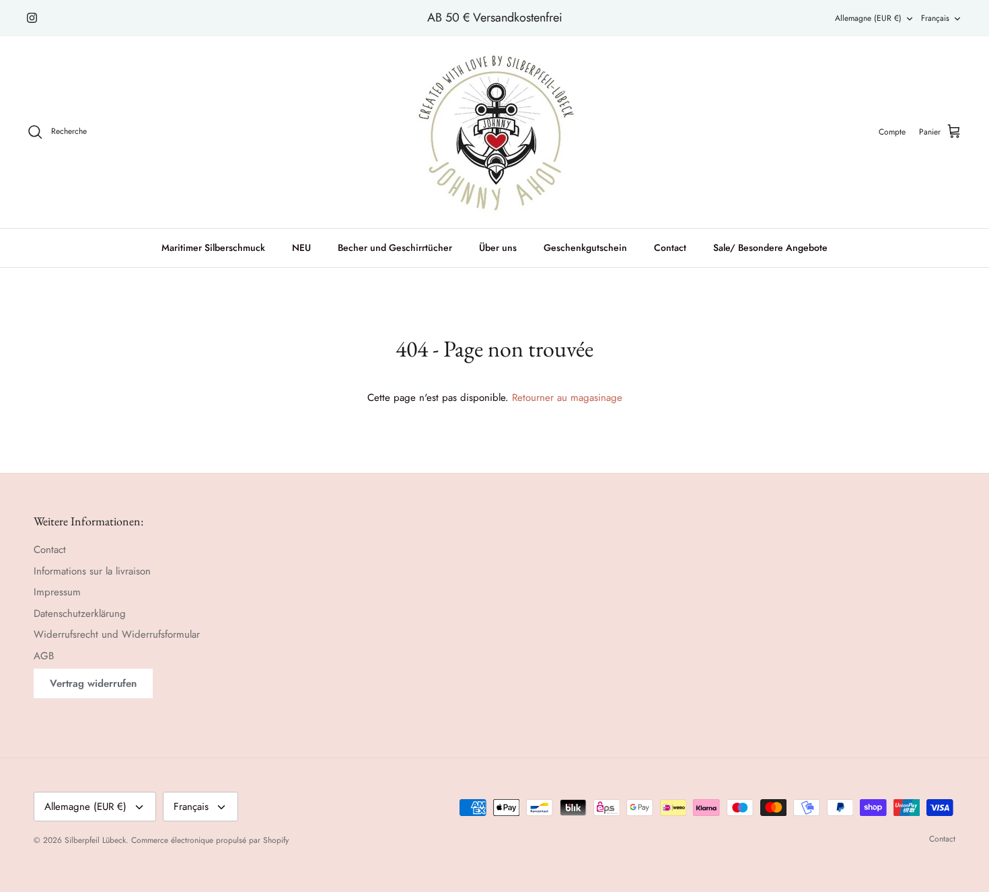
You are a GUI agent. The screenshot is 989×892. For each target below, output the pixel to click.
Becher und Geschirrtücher (395, 247)
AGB (44, 655)
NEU (301, 247)
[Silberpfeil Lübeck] (494, 132)
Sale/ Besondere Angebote (770, 247)
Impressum (57, 592)
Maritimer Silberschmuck (213, 247)
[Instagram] (32, 18)
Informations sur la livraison (92, 571)
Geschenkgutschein (585, 247)
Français (935, 18)
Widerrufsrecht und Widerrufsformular (117, 634)
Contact (670, 247)
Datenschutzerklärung (80, 613)
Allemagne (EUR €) (868, 18)
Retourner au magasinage (567, 397)
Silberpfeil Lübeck (95, 840)
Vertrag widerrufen (93, 683)
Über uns (498, 247)
